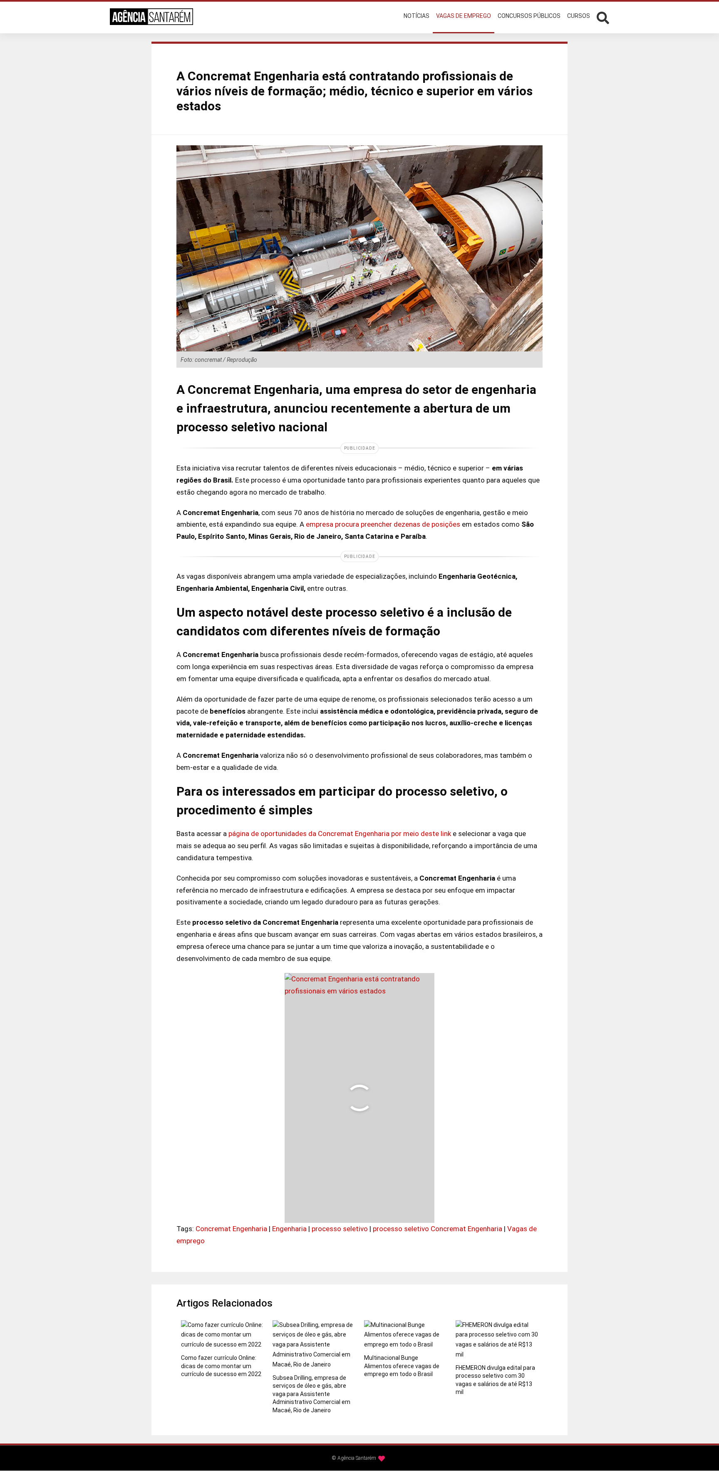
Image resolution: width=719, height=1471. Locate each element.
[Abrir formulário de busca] (603, 17)
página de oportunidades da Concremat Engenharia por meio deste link (339, 833)
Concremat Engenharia (231, 1229)
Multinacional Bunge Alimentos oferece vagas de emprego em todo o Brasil (401, 1365)
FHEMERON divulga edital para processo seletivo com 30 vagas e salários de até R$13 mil (495, 1380)
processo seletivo (340, 1229)
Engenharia (289, 1229)
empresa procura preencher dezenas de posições (383, 524)
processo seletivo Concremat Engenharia (437, 1229)
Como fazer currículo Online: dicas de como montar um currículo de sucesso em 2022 (221, 1365)
